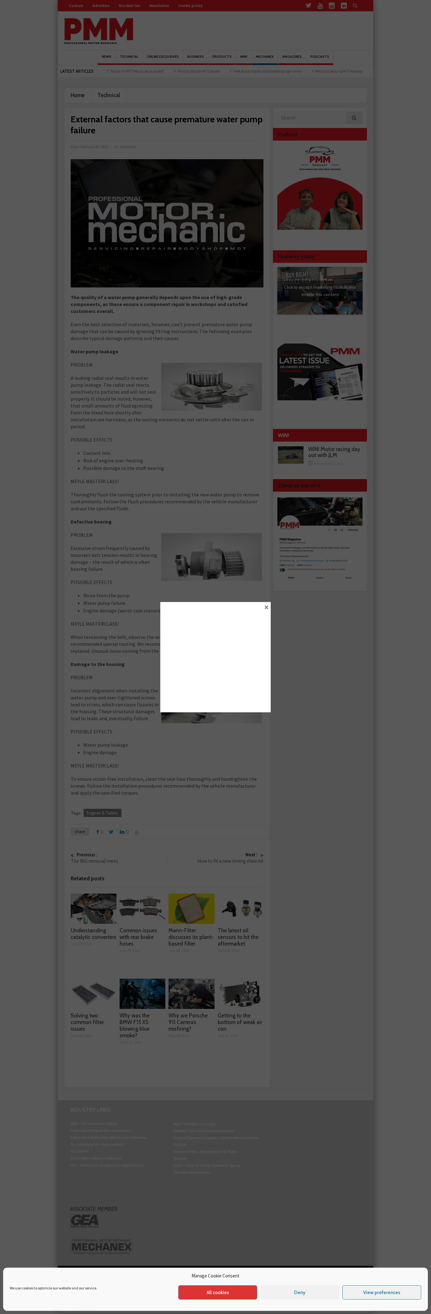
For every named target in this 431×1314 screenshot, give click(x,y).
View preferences (381, 1292)
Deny (299, 1292)
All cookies (218, 1292)
